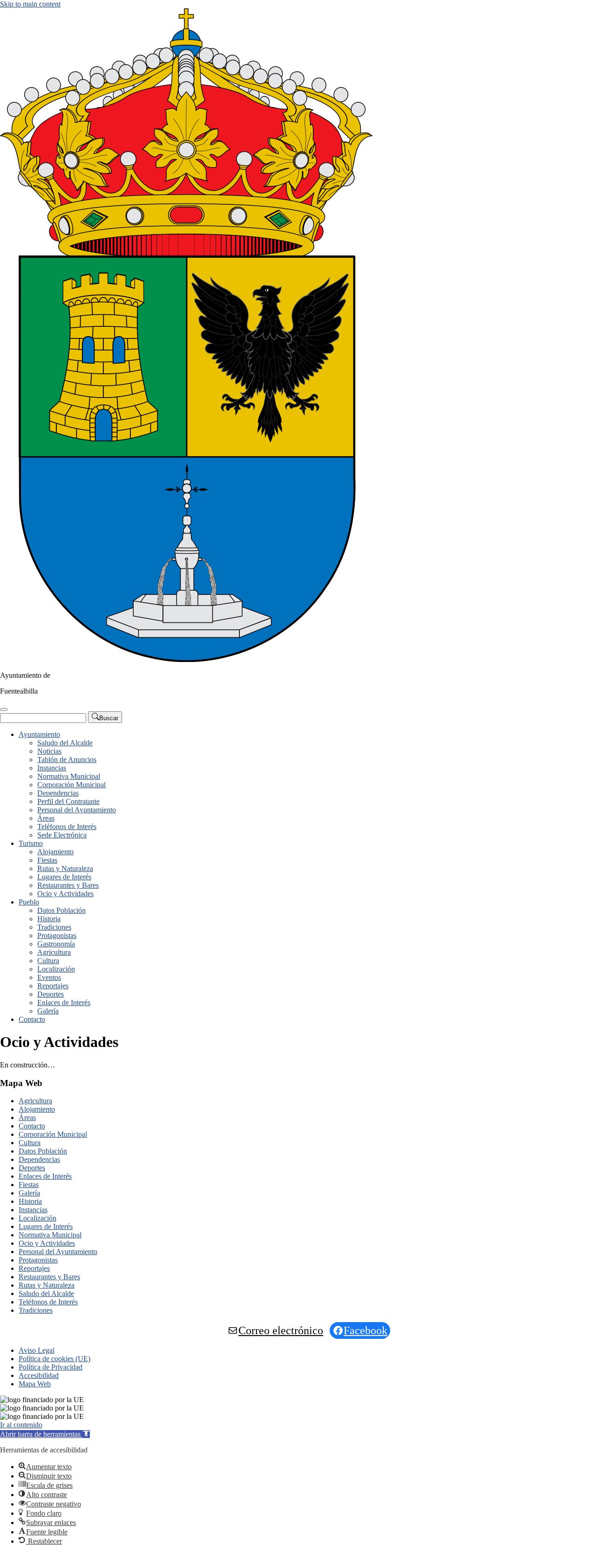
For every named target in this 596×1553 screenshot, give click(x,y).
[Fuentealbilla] (186, 659)
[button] (45, 1434)
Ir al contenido (21, 1425)
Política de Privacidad (50, 1367)
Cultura (48, 961)
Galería (48, 1011)
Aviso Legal (36, 1350)
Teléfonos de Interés (66, 827)
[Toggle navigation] (3, 709)
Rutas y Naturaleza (65, 868)
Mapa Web (35, 1384)
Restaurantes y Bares (68, 885)
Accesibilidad (39, 1375)
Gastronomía (56, 944)
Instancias (51, 768)
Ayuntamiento (39, 734)
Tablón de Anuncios (66, 759)
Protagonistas (56, 935)
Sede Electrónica (62, 835)
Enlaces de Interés (63, 1002)
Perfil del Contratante (68, 801)
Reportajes (52, 986)
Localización (56, 969)
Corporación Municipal (71, 785)
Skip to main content (30, 4)
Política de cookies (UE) (54, 1359)
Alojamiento (55, 852)
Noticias (49, 751)
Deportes (50, 994)
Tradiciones (54, 927)
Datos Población (61, 910)
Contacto (32, 1019)
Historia (49, 919)
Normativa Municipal (68, 776)
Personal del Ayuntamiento (76, 810)
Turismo (31, 843)
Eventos (49, 977)
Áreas (45, 818)
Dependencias (58, 793)
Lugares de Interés (64, 877)
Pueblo (29, 902)
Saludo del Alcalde (65, 743)
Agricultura (54, 952)
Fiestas (47, 860)
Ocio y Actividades (65, 894)
